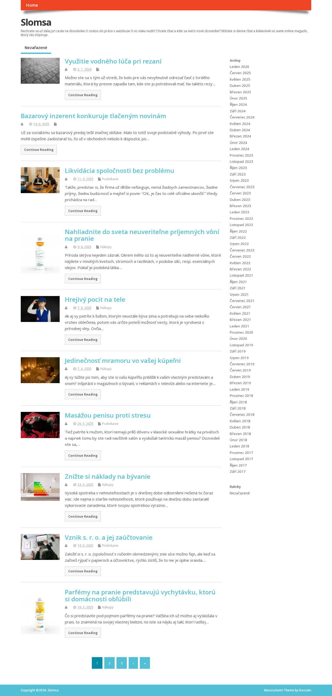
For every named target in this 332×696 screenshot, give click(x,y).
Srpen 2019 (239, 357)
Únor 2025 (238, 98)
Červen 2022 (240, 256)
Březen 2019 (240, 383)
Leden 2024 (239, 148)
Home (32, 5)
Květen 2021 (240, 313)
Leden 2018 (239, 446)
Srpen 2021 (239, 294)
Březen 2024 (240, 136)
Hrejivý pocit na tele (95, 299)
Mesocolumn (273, 690)
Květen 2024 (240, 123)
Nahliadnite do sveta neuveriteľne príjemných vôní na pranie (142, 235)
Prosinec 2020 (241, 332)
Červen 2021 (240, 307)
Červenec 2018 (242, 414)
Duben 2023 (240, 199)
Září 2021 (238, 288)
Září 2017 (238, 471)
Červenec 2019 (242, 364)
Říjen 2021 (238, 281)
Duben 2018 (240, 427)
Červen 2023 (240, 193)
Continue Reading (83, 95)
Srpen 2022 (239, 243)
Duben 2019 (240, 376)
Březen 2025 (240, 92)
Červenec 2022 (242, 250)
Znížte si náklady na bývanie (107, 476)
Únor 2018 (238, 440)
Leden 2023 (239, 212)
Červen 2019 (240, 370)
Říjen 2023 (238, 167)
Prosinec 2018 (241, 395)
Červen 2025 (240, 73)
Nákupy (106, 247)
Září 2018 (238, 408)
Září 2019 (238, 351)
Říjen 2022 (238, 231)
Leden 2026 (239, 66)
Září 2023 (238, 174)
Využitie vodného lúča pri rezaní (113, 61)
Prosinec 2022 (241, 218)
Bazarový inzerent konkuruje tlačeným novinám (93, 115)
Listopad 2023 (241, 161)
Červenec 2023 (242, 187)
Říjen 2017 (238, 465)
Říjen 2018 (238, 402)
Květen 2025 (240, 79)
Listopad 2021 (241, 275)
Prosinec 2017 (241, 452)
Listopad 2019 (241, 345)
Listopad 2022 (241, 224)
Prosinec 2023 (241, 155)
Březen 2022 (240, 269)
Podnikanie (110, 179)
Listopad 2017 (241, 458)
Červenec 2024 (242, 117)
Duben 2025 (240, 85)
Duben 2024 (240, 130)
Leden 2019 (239, 389)
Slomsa (36, 22)
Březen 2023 (240, 205)
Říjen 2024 (238, 104)
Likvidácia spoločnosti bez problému (119, 170)
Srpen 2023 (239, 180)
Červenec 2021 (242, 300)
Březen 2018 (240, 433)
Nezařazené (36, 47)
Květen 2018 (240, 421)
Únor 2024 (238, 142)
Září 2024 (238, 111)
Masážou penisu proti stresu (108, 415)
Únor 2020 (238, 338)
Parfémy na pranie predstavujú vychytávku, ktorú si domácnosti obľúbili (140, 595)
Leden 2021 (239, 326)
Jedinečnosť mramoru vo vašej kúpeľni (123, 360)
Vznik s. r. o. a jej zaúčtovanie (109, 537)
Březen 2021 (240, 319)
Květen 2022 (240, 263)
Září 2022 (238, 237)
